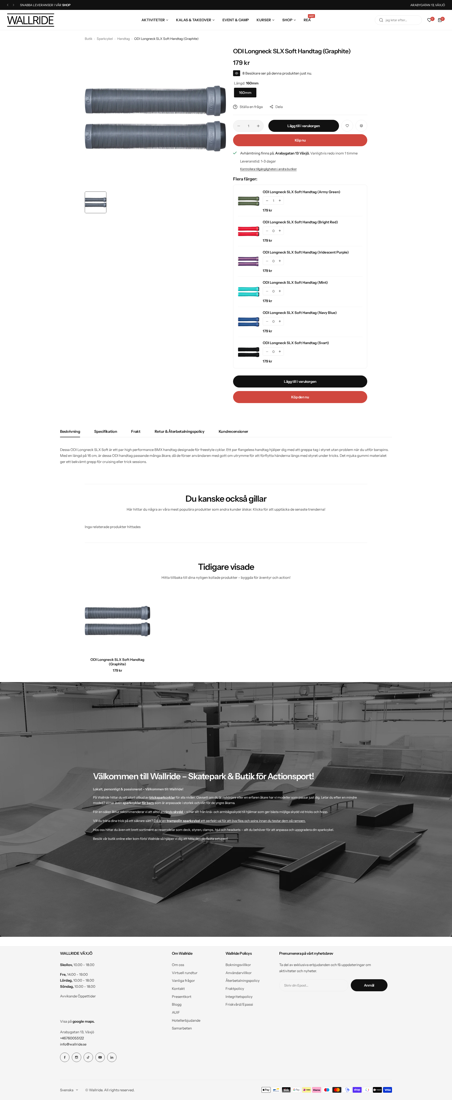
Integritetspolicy (239, 996)
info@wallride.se (73, 1044)
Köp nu (300, 140)
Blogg (177, 1004)
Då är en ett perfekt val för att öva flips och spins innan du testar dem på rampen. (230, 821)
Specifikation (105, 431)
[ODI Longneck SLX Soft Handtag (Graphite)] (117, 621)
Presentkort (181, 996)
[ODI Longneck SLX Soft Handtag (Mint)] (248, 291)
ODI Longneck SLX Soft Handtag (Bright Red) (300, 222)
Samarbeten (182, 1028)
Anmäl (369, 985)
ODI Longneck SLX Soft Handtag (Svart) (296, 343)
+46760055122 (72, 1038)
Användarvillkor (239, 973)
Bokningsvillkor (238, 964)
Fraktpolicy (235, 988)
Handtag (123, 39)
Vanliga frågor (183, 980)
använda (171, 812)
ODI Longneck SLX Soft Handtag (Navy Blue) (300, 312)
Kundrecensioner (233, 431)
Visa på (77, 1021)
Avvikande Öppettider (78, 996)
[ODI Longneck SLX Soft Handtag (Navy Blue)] (248, 322)
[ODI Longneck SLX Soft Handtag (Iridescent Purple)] (248, 261)
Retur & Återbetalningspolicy (180, 431)
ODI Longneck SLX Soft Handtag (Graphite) (117, 661)
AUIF (176, 1012)
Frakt (135, 431)
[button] (7, 5)
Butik (88, 39)
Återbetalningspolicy (243, 980)
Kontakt (178, 988)
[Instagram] (76, 1057)
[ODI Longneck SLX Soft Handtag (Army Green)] (248, 201)
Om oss (178, 964)
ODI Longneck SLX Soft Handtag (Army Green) (301, 192)
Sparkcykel (105, 39)
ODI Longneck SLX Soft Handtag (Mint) (295, 282)
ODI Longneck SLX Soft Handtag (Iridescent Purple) (306, 252)
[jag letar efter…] (381, 20)
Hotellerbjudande (186, 1020)
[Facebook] (64, 1057)
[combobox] (398, 20)
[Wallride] (30, 20)
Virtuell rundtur (185, 973)
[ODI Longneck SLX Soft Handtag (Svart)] (248, 352)
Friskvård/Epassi (239, 1004)
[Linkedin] (112, 1057)
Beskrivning (70, 431)
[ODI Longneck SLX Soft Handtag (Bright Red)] (248, 231)
